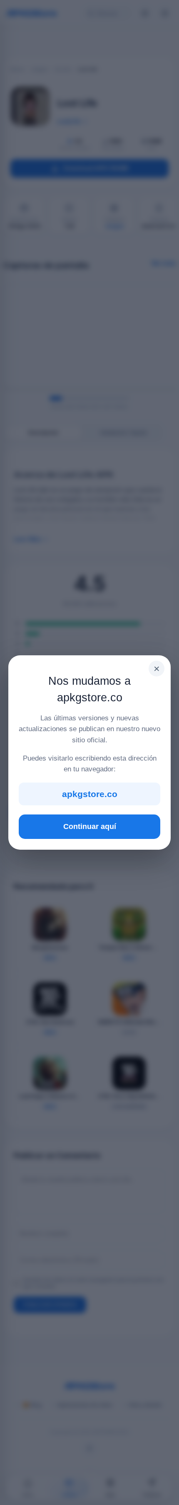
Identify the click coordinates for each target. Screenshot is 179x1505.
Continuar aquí (89, 826)
